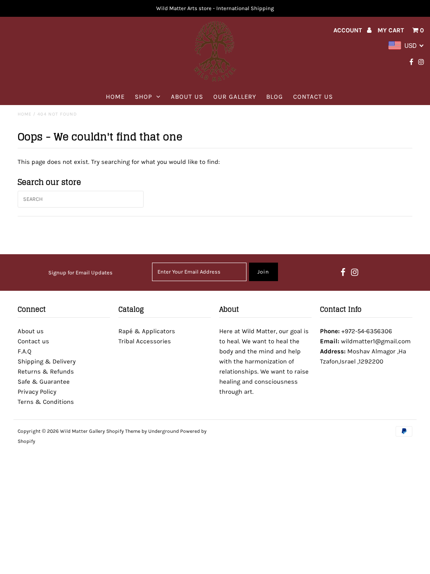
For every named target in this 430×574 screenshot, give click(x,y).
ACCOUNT (348, 30)
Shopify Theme (123, 431)
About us (187, 96)
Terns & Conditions (46, 401)
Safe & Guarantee (44, 381)
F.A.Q (24, 351)
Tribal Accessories (144, 341)
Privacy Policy (37, 391)
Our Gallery (234, 96)
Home (115, 96)
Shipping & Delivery (47, 361)
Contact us (33, 341)
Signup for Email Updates (80, 272)
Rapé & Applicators (146, 331)
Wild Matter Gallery (82, 431)
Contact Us (313, 96)
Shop (143, 96)
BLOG (274, 96)
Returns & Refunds (46, 371)
